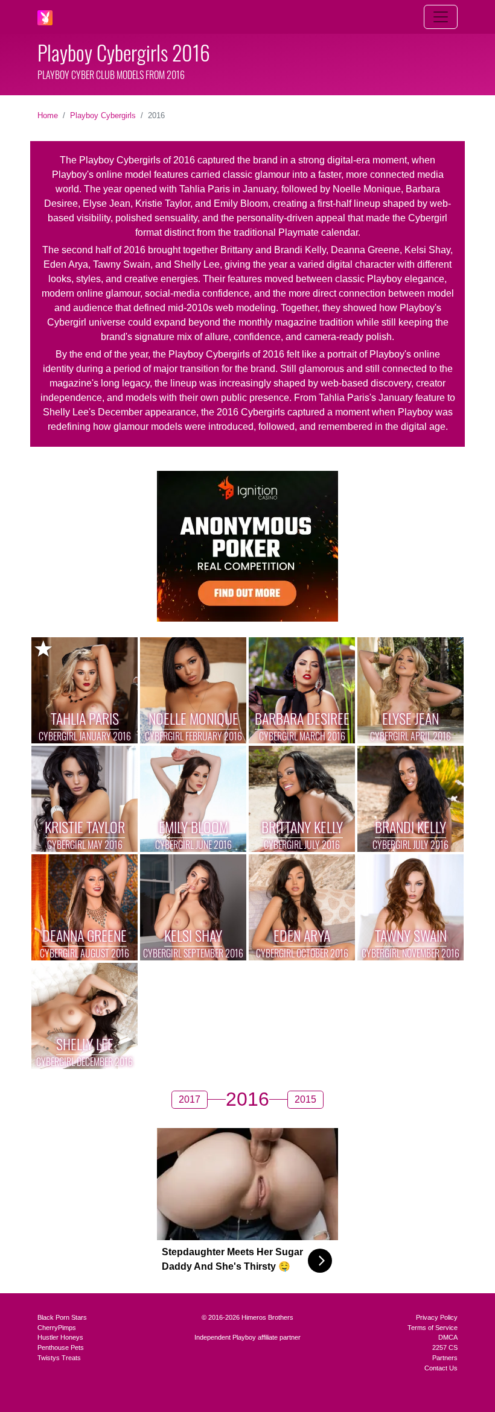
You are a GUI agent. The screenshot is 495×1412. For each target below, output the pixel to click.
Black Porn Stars (62, 1317)
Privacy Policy (437, 1317)
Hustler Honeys (60, 1337)
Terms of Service (432, 1327)
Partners (445, 1357)
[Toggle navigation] (441, 17)
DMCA (448, 1337)
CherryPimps (56, 1327)
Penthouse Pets (60, 1347)
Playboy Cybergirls (103, 115)
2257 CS (445, 1347)
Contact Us (441, 1368)
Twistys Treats (59, 1357)
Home (47, 115)
